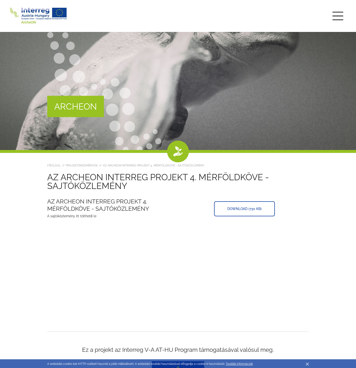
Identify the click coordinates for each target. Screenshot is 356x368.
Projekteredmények (82, 165)
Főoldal (54, 165)
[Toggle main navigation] (338, 16)
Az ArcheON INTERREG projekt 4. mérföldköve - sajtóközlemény (153, 165)
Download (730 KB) (244, 209)
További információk (239, 364)
